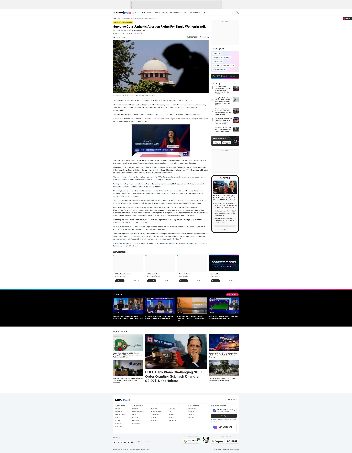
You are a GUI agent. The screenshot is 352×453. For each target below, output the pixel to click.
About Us (116, 449)
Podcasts (191, 414)
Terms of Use (124, 449)
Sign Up (223, 416)
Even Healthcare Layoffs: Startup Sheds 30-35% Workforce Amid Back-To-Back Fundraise (128, 380)
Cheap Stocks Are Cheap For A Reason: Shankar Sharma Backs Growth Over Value (128, 317)
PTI (119, 33)
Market (143, 243)
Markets (149, 12)
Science (153, 417)
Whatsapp (191, 417)
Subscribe (120, 281)
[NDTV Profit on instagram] (121, 442)
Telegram (191, 412)
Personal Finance (195, 12)
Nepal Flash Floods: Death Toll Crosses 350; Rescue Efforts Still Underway (223, 379)
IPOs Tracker (119, 426)
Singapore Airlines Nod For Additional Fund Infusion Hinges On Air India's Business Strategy (223, 355)
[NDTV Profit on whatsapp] (132, 442)
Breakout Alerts (120, 414)
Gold (189, 243)
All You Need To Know (123, 274)
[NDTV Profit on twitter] (118, 442)
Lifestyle (135, 417)
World (134, 414)
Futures (117, 420)
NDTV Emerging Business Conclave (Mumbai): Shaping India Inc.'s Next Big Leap (190, 318)
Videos (171, 417)
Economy (165, 12)
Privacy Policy (134, 449)
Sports (171, 414)
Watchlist (118, 412)
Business (157, 12)
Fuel (184, 243)
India (122, 33)
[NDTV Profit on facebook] (114, 442)
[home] (123, 11)
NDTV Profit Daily (153, 274)
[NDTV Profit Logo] (122, 399)
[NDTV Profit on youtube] (128, 442)
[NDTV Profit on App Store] (232, 441)
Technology (155, 414)
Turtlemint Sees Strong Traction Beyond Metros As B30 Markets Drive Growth (159, 317)
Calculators (136, 424)
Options (118, 423)
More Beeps (225, 230)
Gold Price (135, 420)
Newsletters (192, 409)
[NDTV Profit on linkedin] (125, 442)
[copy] (208, 37)
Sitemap (143, 449)
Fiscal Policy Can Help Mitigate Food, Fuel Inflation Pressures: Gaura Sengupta (223, 317)
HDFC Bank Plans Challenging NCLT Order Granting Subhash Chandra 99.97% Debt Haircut (173, 376)
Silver (197, 243)
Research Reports (175, 12)
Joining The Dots (217, 274)
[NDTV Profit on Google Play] (217, 441)
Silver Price (154, 420)
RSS (148, 449)
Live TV (136, 12)
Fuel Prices (172, 420)
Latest (143, 12)
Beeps (185, 12)
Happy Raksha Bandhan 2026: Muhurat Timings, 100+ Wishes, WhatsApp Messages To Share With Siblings (128, 355)
